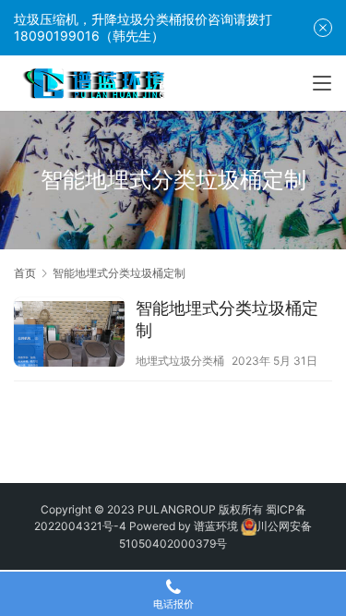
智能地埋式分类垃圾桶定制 (227, 319)
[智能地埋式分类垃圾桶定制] (69, 334)
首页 (25, 273)
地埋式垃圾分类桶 (180, 361)
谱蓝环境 (216, 526)
